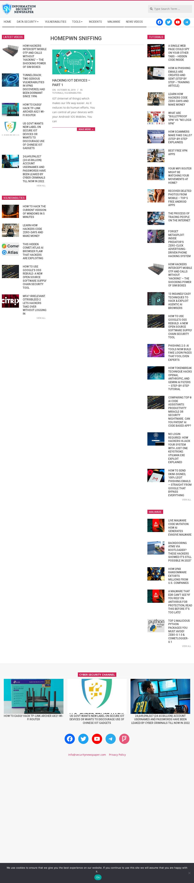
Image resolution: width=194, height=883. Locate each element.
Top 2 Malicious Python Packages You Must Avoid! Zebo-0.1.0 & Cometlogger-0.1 (179, 631)
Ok (98, 877)
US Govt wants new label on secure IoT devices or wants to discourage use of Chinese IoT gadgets (97, 719)
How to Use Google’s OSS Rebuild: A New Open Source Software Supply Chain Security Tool (34, 277)
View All (41, 185)
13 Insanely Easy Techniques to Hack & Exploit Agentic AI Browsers (179, 301)
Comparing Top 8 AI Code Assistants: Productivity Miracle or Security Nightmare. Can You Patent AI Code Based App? (179, 411)
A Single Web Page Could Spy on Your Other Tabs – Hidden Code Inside (178, 52)
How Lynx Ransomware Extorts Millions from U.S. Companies (178, 576)
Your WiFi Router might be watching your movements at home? (180, 175)
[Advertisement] (97, 792)
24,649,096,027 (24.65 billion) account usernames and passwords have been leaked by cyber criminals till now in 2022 (160, 719)
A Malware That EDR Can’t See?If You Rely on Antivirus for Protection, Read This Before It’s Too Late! (180, 602)
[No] (189, 873)
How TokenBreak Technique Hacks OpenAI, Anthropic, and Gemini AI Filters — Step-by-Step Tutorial (180, 378)
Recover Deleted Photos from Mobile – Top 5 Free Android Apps (179, 198)
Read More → (86, 129)
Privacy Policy (117, 754)
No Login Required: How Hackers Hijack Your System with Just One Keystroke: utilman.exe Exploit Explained (179, 448)
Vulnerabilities (72, 92)
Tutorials (57, 92)
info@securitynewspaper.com (87, 754)
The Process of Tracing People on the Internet (179, 217)
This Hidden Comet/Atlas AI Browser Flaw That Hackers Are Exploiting (33, 251)
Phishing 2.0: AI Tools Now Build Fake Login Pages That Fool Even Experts (180, 352)
